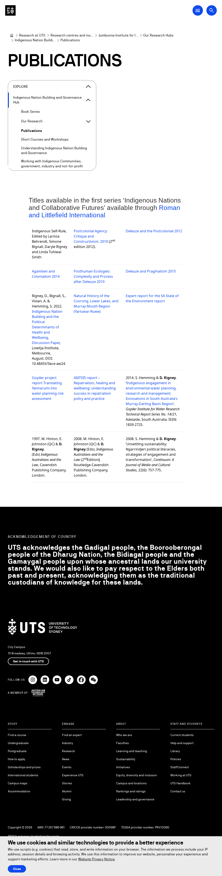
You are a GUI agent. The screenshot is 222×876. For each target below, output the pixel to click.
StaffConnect (179, 767)
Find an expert (72, 735)
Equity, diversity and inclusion (136, 775)
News (65, 759)
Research (68, 751)
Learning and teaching (131, 751)
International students (23, 775)
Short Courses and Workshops (45, 139)
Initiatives (123, 767)
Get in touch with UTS (28, 661)
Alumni (67, 791)
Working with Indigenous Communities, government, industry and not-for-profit (52, 163)
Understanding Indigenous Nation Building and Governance (54, 150)
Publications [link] (70, 40)
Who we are (124, 735)
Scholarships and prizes (24, 767)
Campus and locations (131, 783)
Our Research (31, 121)
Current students (182, 735)
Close (17, 869)
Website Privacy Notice (96, 859)
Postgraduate (17, 751)
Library (175, 751)
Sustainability (125, 759)
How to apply (16, 759)
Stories (67, 783)
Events (66, 767)
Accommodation (19, 791)
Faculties (122, 743)
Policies (175, 759)
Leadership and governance (135, 799)
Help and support (182, 743)
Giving (66, 799)
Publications (31, 131)
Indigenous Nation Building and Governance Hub (47, 99)
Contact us (177, 791)
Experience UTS (72, 775)
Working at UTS (180, 775)
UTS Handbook (180, 783)
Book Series (30, 112)
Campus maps (17, 783)
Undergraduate (18, 743)
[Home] (12, 35)
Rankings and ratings (130, 791)
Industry (67, 743)
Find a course (17, 735)
